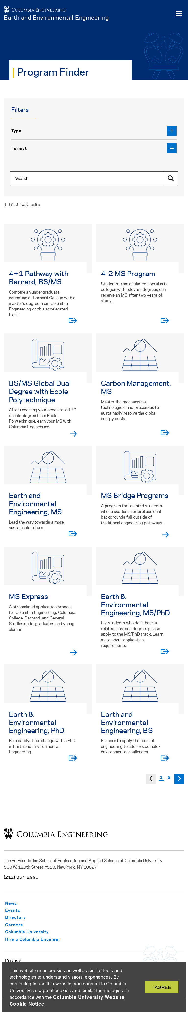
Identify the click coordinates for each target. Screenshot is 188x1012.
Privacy (13, 961)
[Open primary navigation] (178, 13)
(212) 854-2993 (21, 877)
